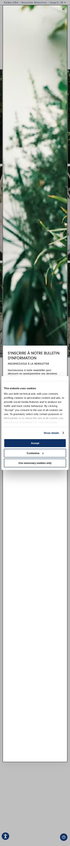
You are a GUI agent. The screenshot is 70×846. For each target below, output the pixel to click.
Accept (35, 443)
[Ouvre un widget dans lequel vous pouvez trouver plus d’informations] (50, 840)
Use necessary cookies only (35, 463)
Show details (51, 432)
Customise (33, 453)
